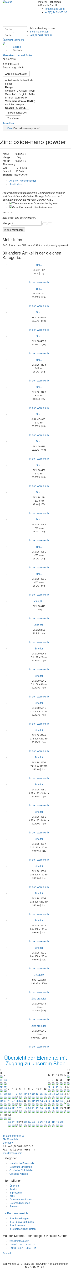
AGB (11, 1196)
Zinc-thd (38, 624)
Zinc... (39, 264)
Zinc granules (39, 998)
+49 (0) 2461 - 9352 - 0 (22, 1244)
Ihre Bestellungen (19, 1218)
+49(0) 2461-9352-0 (41, 35)
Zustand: (8, 174)
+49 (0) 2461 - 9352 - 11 (22, 1247)
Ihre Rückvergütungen (21, 1222)
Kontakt (7, 1253)
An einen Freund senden (23, 180)
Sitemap (13, 1206)
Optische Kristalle (18, 1173)
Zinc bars (39, 974)
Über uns (14, 1185)
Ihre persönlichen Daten (22, 1228)
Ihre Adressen (17, 1225)
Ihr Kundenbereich (15, 1213)
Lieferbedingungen (43, 206)
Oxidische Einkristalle (21, 1170)
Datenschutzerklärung (21, 1199)
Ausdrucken (15, 184)
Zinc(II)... (39, 601)
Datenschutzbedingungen (46, 203)
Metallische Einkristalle (21, 1163)
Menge (7, 223)
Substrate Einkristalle (20, 1166)
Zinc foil (39, 648)
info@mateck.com (39, 31)
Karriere (13, 1189)
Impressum (15, 1192)
